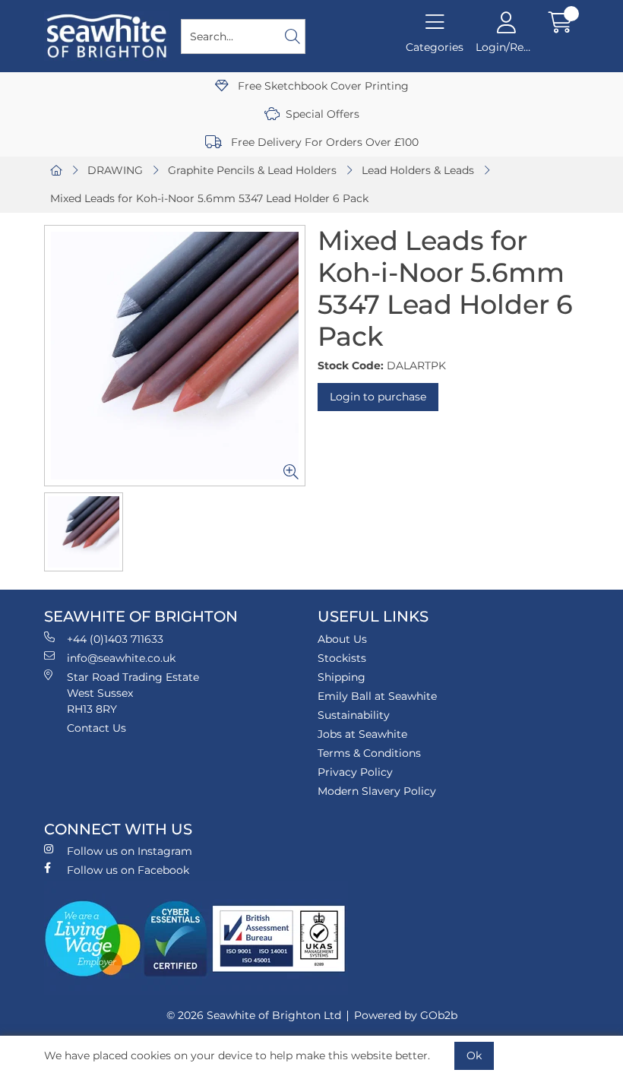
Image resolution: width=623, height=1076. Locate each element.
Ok (474, 1055)
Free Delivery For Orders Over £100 (323, 142)
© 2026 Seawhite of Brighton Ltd (253, 1015)
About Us (342, 639)
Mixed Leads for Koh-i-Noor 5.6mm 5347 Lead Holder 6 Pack (209, 198)
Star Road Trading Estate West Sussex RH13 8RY (133, 693)
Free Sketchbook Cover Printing (322, 86)
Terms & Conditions (369, 753)
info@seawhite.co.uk (121, 658)
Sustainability (354, 715)
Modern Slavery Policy (377, 791)
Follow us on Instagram (129, 851)
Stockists (342, 658)
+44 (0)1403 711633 (115, 639)
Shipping (341, 677)
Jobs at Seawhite (362, 734)
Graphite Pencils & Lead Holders (252, 170)
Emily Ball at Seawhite (377, 696)
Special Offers (322, 114)
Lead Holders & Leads (418, 170)
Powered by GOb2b (405, 1015)
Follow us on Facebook (128, 870)
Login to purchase (378, 397)
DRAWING (115, 170)
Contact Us (96, 728)
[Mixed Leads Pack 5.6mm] (174, 355)
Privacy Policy (355, 772)
